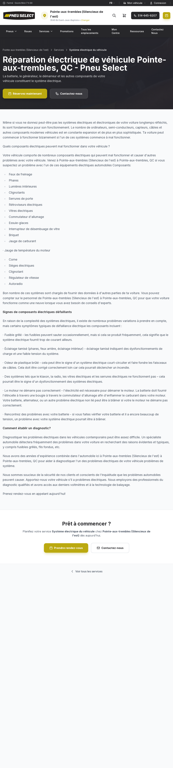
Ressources (137, 31)
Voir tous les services (88, 571)
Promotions (66, 31)
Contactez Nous (157, 31)
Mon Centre (116, 31)
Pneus (10, 31)
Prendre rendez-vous (68, 548)
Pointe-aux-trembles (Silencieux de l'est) (26, 49)
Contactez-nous (71, 93)
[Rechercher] (114, 15)
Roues (28, 31)
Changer (85, 20)
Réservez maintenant (27, 93)
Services (44, 31)
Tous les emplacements (89, 31)
